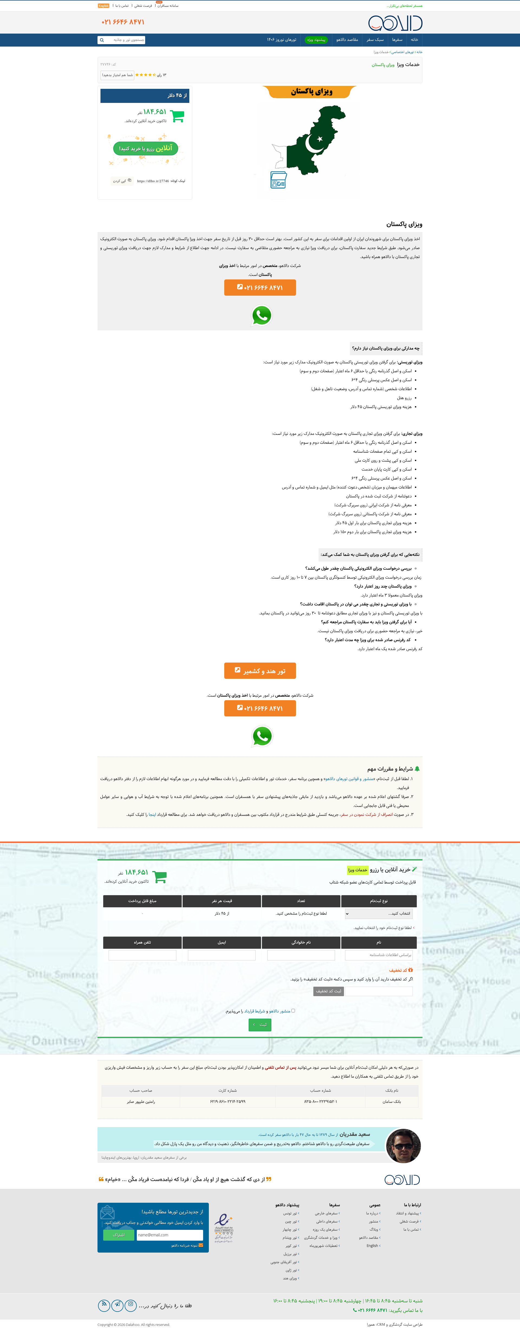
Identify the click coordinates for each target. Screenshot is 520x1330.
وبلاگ (374, 1230)
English (103, 5)
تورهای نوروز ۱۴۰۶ (281, 40)
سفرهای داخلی (326, 1222)
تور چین (291, 1222)
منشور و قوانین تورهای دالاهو (349, 779)
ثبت (263, 1025)
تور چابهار (289, 1230)
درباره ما (372, 1214)
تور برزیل (290, 1254)
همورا (371, 1325)
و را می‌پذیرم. (257, 1011)
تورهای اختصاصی (402, 52)
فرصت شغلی (143, 6)
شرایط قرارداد (254, 1011)
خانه (414, 40)
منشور (373, 1222)
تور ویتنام (290, 1238)
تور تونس (290, 1214)
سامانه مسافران (168, 6)
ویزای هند (290, 1279)
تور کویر (291, 1246)
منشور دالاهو (279, 1011)
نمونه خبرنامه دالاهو (184, 1245)
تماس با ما (122, 6)
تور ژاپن (291, 1270)
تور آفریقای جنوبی (284, 1262)
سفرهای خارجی (326, 1214)
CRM (381, 1324)
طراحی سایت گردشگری (405, 1325)
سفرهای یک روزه (325, 1230)
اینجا (152, 814)
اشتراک (119, 1235)
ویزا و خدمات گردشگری (320, 1238)
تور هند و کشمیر (263, 671)
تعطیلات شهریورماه (323, 1246)
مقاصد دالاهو (347, 40)
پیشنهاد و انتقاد (407, 1214)
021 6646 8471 (372, 1311)
